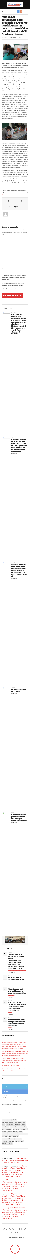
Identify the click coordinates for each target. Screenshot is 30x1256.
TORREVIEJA (11, 1141)
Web (3, 268)
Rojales (25, 1134)
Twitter (5, 1086)
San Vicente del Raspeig (7, 1138)
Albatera (4, 1119)
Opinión (13, 687)
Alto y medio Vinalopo (7, 1122)
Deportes (20, 1127)
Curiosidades (5, 1127)
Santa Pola (5, 1136)
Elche (20, 37)
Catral (23, 192)
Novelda (4, 1131)
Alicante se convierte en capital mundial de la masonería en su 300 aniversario (17, 1023)
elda (2, 194)
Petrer (9, 1134)
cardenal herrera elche (17, 192)
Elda (3, 1129)
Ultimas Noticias (19, 1141)
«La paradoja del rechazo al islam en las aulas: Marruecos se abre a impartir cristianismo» (17, 1006)
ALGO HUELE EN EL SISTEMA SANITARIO (16, 979)
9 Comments (11, 983)
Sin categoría (18, 1138)
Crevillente (17, 1124)
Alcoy (9, 1119)
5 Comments (11, 1014)
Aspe (3, 1124)
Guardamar (9, 1129)
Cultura (13, 312)
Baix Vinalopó (9, 1124)
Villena (10, 1143)
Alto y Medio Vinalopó (20, 1122)
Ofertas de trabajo (12, 1131)
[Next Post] (21, 201)
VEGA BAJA (4, 1143)
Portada (10, 952)
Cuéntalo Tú (13, 1127)
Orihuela (4, 1134)
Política (14, 1134)
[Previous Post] (8, 201)
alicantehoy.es (15, 1230)
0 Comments (14, 336)
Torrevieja (4, 1141)
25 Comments (11, 972)
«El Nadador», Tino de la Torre (18, 690)
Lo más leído (24, 1129)
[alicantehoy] (15, 4)
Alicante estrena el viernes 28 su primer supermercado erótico (17, 991)
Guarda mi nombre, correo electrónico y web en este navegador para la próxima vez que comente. (14, 277)
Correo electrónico (7, 262)
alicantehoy (13, 37)
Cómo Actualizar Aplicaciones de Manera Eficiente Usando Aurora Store (15, 1160)
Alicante (13, 812)
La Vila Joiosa (16, 1129)
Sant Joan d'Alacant (13, 1136)
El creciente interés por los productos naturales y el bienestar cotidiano (19, 817)
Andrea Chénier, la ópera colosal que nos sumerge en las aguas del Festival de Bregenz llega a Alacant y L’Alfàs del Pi (19, 570)
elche (26, 192)
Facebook (5, 1091)
